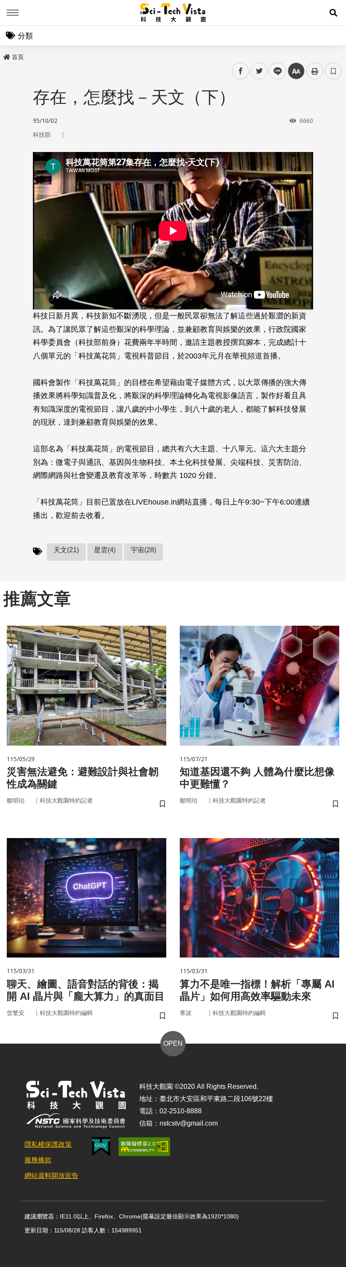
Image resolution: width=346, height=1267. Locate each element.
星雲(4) (105, 549)
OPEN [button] (173, 1043)
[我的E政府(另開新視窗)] (101, 1146)
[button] (333, 12)
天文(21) (66, 549)
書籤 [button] (333, 70)
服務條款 (37, 1160)
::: (5, 55)
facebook (240, 71)
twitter (259, 71)
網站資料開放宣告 (51, 1175)
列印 (314, 70)
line (275, 71)
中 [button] (296, 71)
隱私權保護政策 (48, 1144)
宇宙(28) (143, 549)
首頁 (18, 57)
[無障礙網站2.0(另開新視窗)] (144, 1146)
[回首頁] (173, 12)
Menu (12, 12)
